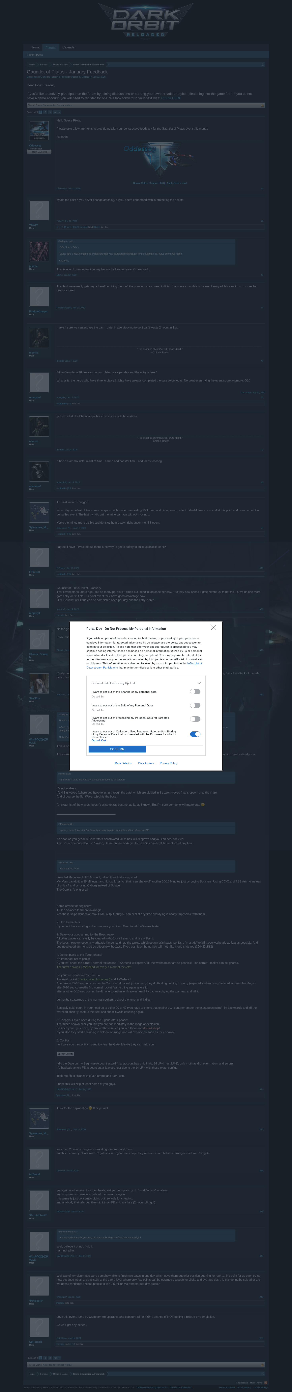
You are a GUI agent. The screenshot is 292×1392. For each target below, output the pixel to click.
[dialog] (146, 696)
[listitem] (146, 683)
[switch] (195, 691)
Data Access (146, 763)
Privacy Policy (168, 763)
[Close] (215, 629)
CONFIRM (117, 749)
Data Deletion (123, 763)
